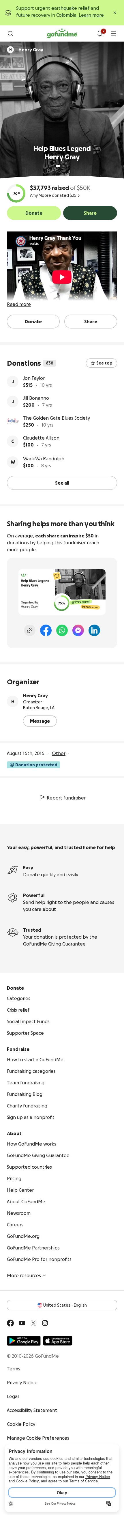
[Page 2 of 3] (63, 166)
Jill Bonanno (36, 398)
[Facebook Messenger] (78, 630)
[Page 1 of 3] (58, 166)
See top (104, 363)
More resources (24, 1275)
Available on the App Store (57, 1341)
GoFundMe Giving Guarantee (54, 943)
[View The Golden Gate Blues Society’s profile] (12, 421)
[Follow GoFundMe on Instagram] (45, 1323)
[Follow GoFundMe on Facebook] (10, 1323)
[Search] (10, 33)
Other (58, 753)
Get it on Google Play (24, 1341)
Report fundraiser (66, 797)
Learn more (91, 15)
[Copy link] (29, 630)
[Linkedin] (94, 630)
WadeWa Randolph (43, 458)
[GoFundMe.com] (62, 33)
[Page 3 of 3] (67, 166)
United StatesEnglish (65, 1305)
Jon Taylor (34, 378)
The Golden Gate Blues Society (56, 418)
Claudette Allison (41, 437)
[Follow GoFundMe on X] (33, 1323)
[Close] (114, 12)
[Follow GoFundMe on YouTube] (22, 1323)
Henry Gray (35, 695)
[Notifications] (100, 33)
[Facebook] (46, 630)
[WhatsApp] (62, 630)
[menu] (113, 33)
